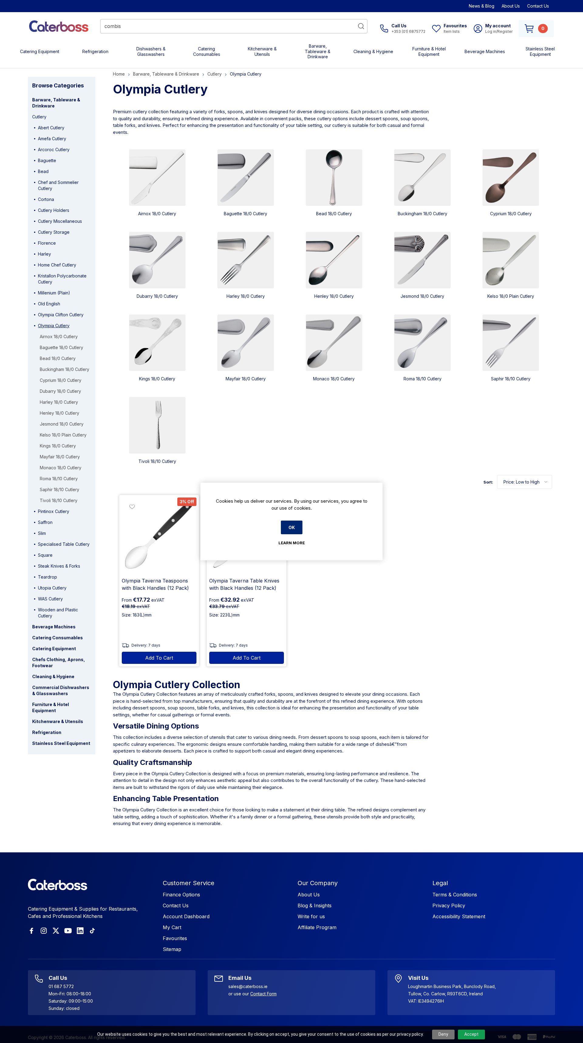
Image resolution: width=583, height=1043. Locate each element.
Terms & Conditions (454, 895)
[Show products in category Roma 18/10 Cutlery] (422, 343)
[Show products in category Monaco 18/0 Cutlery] (334, 343)
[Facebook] (31, 930)
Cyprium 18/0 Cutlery (511, 213)
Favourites (175, 938)
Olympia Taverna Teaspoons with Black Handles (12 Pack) (155, 584)
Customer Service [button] (188, 883)
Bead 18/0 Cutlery (334, 213)
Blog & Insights (315, 905)
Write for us (311, 916)
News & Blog (481, 5)
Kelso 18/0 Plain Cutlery (510, 296)
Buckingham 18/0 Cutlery (422, 213)
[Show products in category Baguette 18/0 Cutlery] (246, 178)
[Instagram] (43, 930)
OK (291, 527)
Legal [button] (440, 883)
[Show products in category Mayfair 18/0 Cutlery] (246, 343)
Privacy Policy (448, 905)
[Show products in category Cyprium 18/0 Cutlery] (511, 178)
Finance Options (181, 895)
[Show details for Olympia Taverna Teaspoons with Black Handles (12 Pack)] (159, 535)
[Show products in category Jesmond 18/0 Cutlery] (422, 260)
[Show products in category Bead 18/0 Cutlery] (334, 178)
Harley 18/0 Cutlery (246, 296)
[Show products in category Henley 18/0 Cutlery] (334, 260)
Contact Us (538, 5)
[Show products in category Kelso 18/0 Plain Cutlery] (511, 260)
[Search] (361, 26)
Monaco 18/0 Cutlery (334, 378)
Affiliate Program (317, 927)
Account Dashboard (186, 916)
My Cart (172, 927)
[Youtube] (68, 930)
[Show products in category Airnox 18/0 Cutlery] (157, 178)
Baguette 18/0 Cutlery (245, 213)
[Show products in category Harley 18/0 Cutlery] (246, 260)
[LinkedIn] (80, 930)
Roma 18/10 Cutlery (423, 378)
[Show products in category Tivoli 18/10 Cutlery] (157, 425)
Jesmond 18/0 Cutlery (422, 296)
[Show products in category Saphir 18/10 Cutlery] (511, 343)
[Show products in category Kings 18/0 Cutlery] (157, 343)
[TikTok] (92, 930)
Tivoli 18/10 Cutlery (157, 461)
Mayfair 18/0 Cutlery (246, 378)
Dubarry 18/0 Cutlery (157, 296)
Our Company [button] (318, 883)
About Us (511, 5)
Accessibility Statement (458, 916)
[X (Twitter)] (56, 930)
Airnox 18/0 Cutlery (157, 213)
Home (119, 73)
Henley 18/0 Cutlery (334, 296)
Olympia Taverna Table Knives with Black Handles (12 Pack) (244, 584)
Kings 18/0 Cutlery (157, 378)
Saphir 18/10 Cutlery (510, 378)
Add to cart (159, 658)
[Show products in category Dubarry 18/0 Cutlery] (157, 260)
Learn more (291, 542)
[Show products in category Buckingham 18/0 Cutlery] (422, 178)
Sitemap (172, 949)
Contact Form (263, 993)
